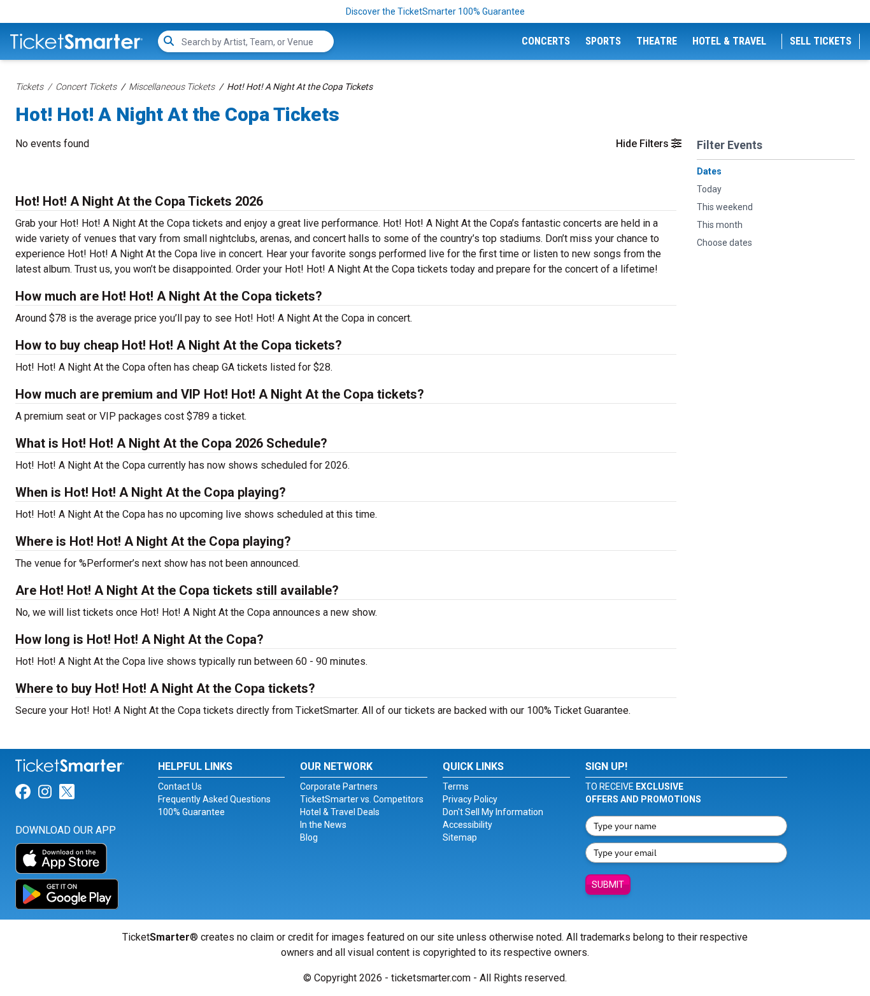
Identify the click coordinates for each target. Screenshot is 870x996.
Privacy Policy (470, 799)
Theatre (656, 41)
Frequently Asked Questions (214, 799)
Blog (309, 837)
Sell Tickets (821, 41)
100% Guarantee (191, 812)
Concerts (546, 41)
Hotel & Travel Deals (340, 812)
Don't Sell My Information (493, 812)
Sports (603, 41)
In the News (323, 825)
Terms (456, 786)
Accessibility (467, 825)
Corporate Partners (339, 786)
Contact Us (180, 786)
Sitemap (460, 837)
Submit (608, 884)
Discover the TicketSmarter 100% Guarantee (435, 11)
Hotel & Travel (729, 41)
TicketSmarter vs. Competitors (362, 799)
